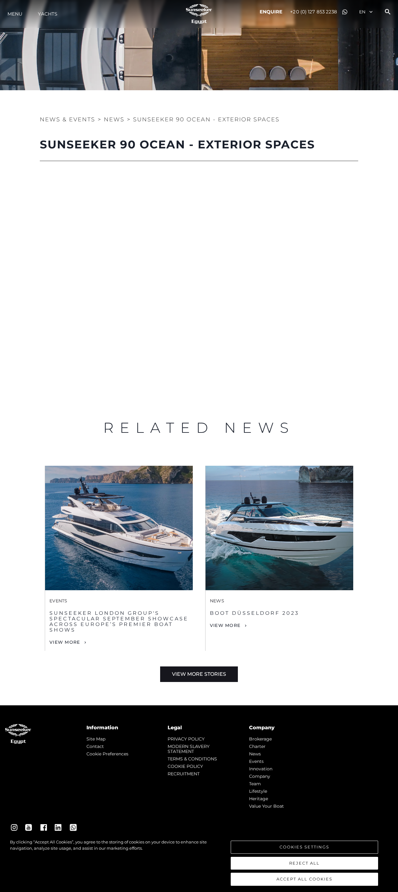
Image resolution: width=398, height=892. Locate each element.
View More (64, 642)
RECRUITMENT (184, 774)
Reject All (304, 863)
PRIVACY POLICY (186, 739)
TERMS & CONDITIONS (192, 759)
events (256, 761)
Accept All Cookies (304, 878)
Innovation (260, 769)
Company (259, 776)
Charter (257, 746)
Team (255, 784)
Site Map (95, 739)
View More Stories (199, 674)
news (255, 754)
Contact (95, 746)
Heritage (258, 798)
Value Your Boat (266, 806)
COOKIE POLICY (185, 766)
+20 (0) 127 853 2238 (313, 12)
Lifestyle (258, 791)
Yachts (47, 14)
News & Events (67, 119)
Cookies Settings (304, 846)
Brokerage (260, 739)
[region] (199, 862)
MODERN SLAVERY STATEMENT (189, 749)
